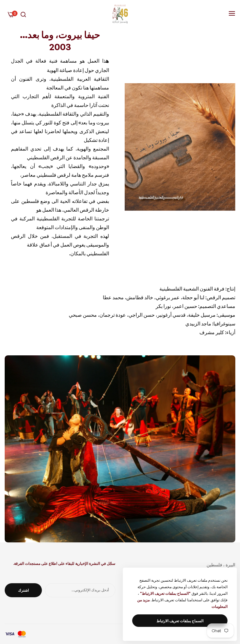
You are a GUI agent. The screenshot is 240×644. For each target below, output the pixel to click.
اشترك (23, 590)
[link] (180, 147)
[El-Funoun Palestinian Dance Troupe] (120, 14)
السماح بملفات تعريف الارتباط (180, 620)
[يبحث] (23, 14)
